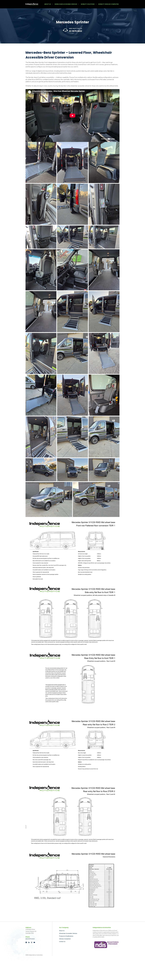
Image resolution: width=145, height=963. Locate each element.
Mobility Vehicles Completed (108, 4)
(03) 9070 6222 (30, 939)
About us (61, 931)
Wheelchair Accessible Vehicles (66, 4)
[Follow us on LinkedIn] (29, 942)
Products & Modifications (66, 936)
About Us (47, 4)
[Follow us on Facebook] (26, 942)
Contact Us (62, 941)
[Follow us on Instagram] (31, 942)
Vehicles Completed (65, 939)
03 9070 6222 (75, 31)
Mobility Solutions (88, 4)
